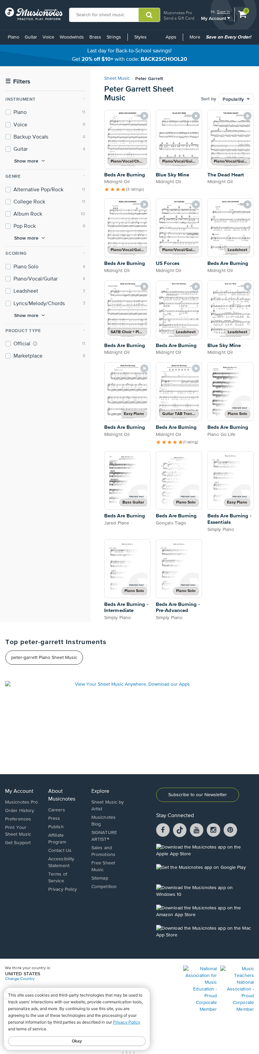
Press (54, 818)
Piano (13, 37)
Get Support (18, 842)
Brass (95, 37)
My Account (214, 18)
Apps (171, 37)
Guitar (31, 37)
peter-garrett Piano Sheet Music (44, 657)
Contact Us (59, 850)
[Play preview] (144, 116)
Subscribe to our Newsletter (197, 794)
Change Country (20, 979)
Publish (56, 827)
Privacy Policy (62, 889)
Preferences (18, 819)
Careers (56, 810)
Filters (17, 81)
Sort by (208, 99)
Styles (140, 37)
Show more (26, 161)
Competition (104, 886)
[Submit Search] (149, 15)
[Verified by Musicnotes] (35, 344)
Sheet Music (117, 78)
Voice (48, 37)
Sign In (223, 11)
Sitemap (99, 878)
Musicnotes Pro (178, 12)
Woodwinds (72, 37)
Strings (114, 37)
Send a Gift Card (179, 18)
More (196, 39)
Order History (19, 810)
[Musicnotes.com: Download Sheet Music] (33, 13)
